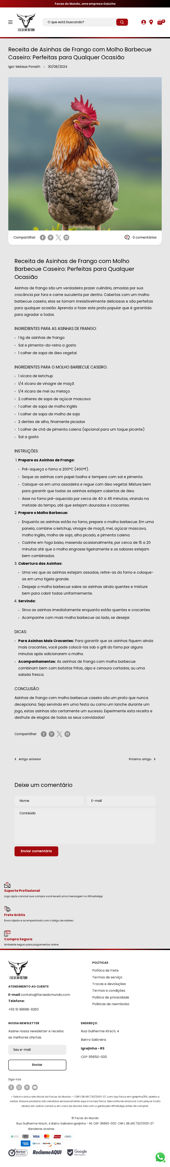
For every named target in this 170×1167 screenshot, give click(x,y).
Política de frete (105, 970)
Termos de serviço (107, 977)
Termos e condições (108, 990)
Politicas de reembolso (110, 1004)
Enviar (37, 1064)
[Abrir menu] (10, 22)
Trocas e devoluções (109, 984)
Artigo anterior (30, 759)
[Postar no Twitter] (58, 237)
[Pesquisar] (122, 22)
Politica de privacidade (110, 997)
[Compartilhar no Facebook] (43, 237)
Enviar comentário (36, 851)
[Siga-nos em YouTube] (35, 1087)
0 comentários (145, 237)
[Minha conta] (144, 22)
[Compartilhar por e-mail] (66, 237)
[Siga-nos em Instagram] (19, 1087)
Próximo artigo (140, 759)
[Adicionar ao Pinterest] (50, 237)
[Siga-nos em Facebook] (11, 1087)
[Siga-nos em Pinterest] (27, 1087)
